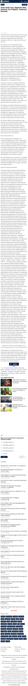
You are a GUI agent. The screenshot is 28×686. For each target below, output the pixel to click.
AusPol (9, 631)
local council (3, 626)
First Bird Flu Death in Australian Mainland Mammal (13, 481)
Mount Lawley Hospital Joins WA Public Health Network (12, 514)
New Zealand (20, 633)
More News (14, 610)
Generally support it (8, 445)
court (25, 638)
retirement (11, 373)
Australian (21, 368)
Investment (3, 628)
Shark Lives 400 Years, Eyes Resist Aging (12, 567)
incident (8, 641)
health (8, 621)
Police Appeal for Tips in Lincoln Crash (12, 551)
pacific (2, 369)
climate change (10, 638)
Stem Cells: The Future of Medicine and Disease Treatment (19, 381)
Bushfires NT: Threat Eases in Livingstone (13, 466)
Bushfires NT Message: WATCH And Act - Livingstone (13, 546)
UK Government (4, 636)
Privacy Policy (4, 649)
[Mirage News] (5, 1)
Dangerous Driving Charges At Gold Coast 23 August (14, 535)
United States (15, 631)
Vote (4, 457)
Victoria (21, 619)
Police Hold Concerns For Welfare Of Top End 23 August (13, 492)
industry (21, 628)
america (13, 369)
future (19, 636)
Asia (11, 368)
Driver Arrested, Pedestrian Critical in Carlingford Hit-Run (12, 541)
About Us (23, 649)
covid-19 (22, 623)
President (3, 638)
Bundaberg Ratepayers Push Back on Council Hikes (12, 470)
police (2, 619)
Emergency (7, 633)
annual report (4, 375)
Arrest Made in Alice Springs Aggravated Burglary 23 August (13, 503)
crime (2, 633)
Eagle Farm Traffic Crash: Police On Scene (13, 607)
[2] (6, 674)
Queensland (3, 623)
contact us (23, 682)
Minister (20, 621)
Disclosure (10, 371)
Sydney (24, 636)
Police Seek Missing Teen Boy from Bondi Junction (13, 509)
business (10, 623)
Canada (16, 368)
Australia (6, 368)
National (2, 4)
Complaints (17, 651)
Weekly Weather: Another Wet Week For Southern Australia (13, 582)
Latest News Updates (6, 647)
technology (15, 628)
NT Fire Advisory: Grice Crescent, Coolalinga (14, 531)
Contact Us (17, 649)
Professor (3, 621)
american (19, 369)
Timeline (3, 462)
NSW (18, 619)
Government (9, 616)
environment (14, 621)
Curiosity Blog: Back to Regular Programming (10, 498)
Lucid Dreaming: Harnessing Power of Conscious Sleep (18, 398)
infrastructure (19, 626)
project (21, 631)
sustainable (14, 633)
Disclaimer (3, 651)
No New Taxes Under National (10, 587)
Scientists (15, 636)
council (15, 623)
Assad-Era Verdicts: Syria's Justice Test (12, 592)
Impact (21, 638)
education (10, 628)
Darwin (25, 369)
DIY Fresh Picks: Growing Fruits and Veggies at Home (19, 390)
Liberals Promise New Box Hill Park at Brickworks (12, 602)
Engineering (4, 373)
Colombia (4, 371)
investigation (4, 631)
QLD (10, 636)
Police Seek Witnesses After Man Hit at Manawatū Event (12, 562)
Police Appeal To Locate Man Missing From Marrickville (13, 520)
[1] (5, 674)
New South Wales (11, 626)
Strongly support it (8, 442)
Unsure (5, 453)
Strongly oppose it (8, 451)
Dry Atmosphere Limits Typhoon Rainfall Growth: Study (13, 596)
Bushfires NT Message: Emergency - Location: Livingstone (11, 486)
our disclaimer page (15, 684)
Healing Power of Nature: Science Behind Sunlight (19, 406)
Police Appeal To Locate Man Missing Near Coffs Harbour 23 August (13, 475)
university (15, 616)
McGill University (20, 373)
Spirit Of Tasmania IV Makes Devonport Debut (12, 556)
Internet (3, 641)
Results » (22, 457)
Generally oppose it (8, 448)
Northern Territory (19, 371)
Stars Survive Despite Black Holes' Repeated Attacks (14, 571)
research (13, 619)
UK (18, 623)
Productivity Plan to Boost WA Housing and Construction (14, 577)
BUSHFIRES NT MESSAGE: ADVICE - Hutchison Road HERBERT (11, 525)
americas (7, 369)
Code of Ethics (18, 647)
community (21, 616)
